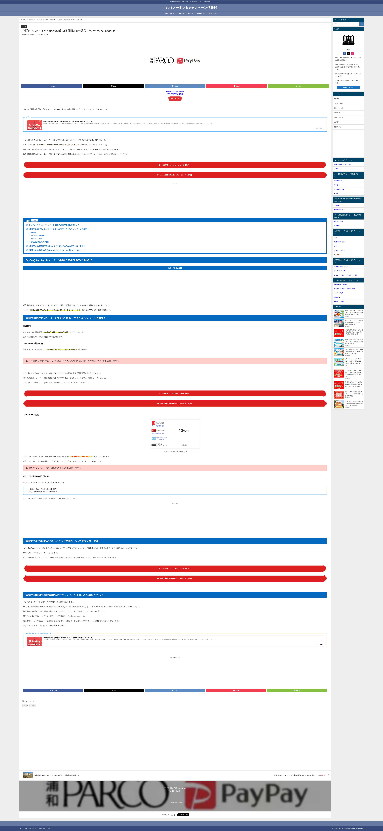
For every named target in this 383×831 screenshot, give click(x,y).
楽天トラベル (338, 180)
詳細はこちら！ (348, 87)
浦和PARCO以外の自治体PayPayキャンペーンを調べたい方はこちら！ (57, 250)
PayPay (181, 13)
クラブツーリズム (339, 250)
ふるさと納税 (338, 103)
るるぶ (336, 193)
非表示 (34, 220)
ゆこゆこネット (338, 221)
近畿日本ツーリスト (340, 242)
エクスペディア (338, 293)
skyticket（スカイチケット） (342, 164)
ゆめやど (336, 225)
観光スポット (213, 13)
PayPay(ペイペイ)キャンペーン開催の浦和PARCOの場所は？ (53, 225)
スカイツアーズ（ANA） (341, 266)
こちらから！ (175, 98)
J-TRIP (336, 168)
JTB (335, 237)
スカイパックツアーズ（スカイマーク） (346, 275)
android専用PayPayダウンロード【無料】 (176, 175)
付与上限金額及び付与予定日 (39, 242)
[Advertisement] (175, 201)
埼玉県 (26, 705)
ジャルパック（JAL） (340, 271)
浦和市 (33, 705)
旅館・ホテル (201, 13)
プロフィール (23, 828)
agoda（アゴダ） (339, 301)
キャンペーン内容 (36, 238)
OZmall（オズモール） (341, 284)
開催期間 (33, 232)
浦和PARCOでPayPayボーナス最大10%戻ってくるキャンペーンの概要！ (58, 229)
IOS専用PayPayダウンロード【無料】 (176, 165)
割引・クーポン (170, 13)
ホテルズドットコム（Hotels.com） (344, 288)
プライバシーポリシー (43, 828)
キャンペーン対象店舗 (37, 235)
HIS (335, 246)
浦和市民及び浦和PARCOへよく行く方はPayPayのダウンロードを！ (56, 246)
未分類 (336, 122)
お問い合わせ (32, 828)
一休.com (337, 205)
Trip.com (337, 297)
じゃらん (336, 185)
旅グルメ (190, 13)
